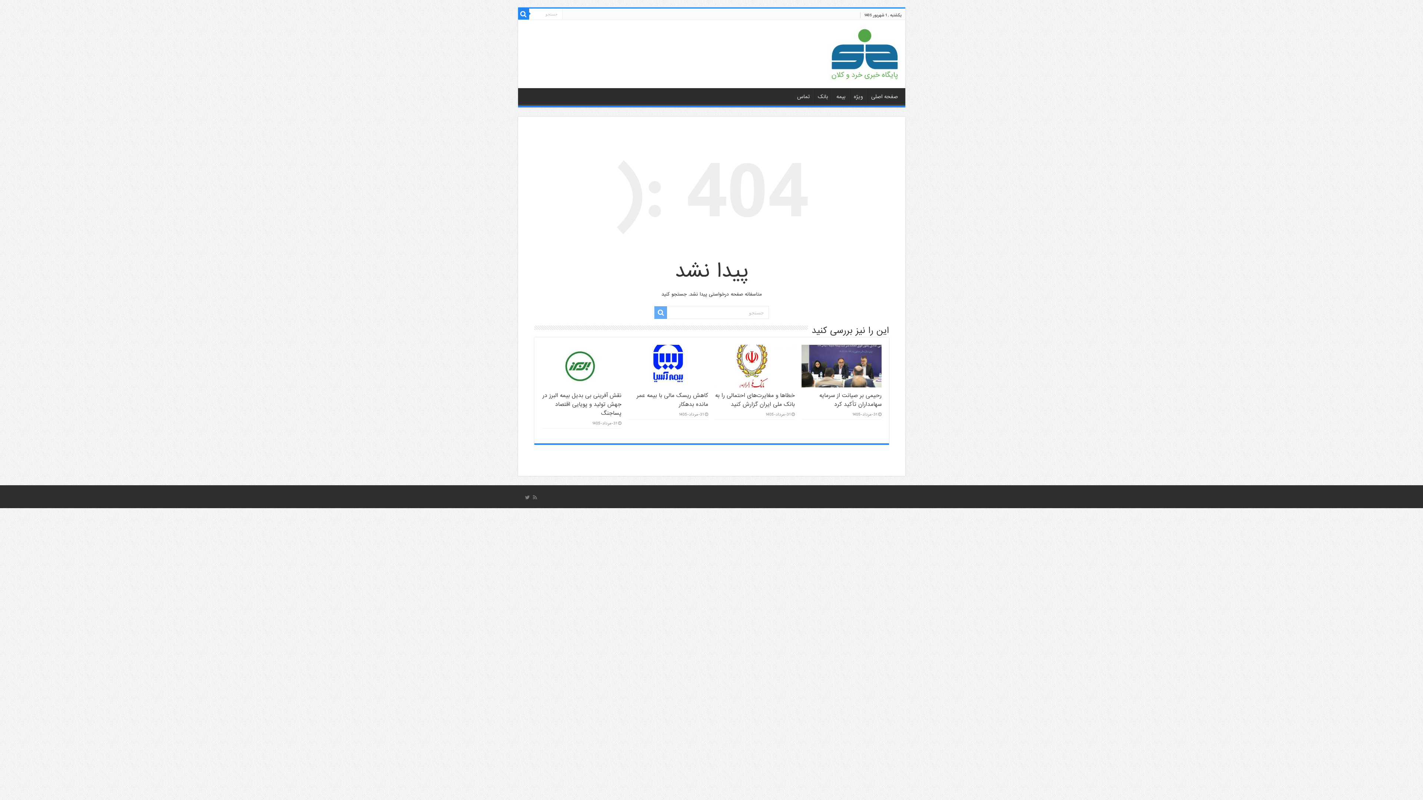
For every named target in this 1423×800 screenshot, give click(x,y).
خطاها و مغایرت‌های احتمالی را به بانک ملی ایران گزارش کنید (755, 400)
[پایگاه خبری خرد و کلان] (864, 52)
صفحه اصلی (884, 97)
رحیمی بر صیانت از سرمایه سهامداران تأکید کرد (850, 400)
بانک (823, 97)
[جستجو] (523, 14)
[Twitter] (527, 497)
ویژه (858, 97)
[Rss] (535, 497)
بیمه (841, 97)
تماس (803, 97)
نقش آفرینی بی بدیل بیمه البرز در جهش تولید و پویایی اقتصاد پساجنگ (582, 404)
